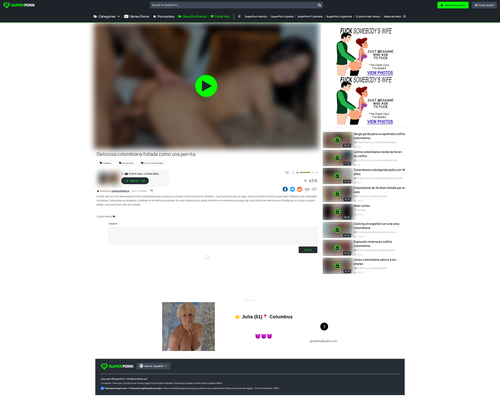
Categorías (107, 16)
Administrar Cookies (205, 383)
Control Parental (263, 388)
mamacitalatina (120, 191)
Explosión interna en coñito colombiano (373, 244)
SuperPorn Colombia (309, 16)
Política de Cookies (183, 383)
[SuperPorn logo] (18, 6)
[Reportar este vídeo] (152, 190)
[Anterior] (239, 16)
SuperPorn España (282, 16)
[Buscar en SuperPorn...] (319, 5)
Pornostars (166, 16)
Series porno (139, 16)
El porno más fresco (368, 16)
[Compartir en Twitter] (292, 189)
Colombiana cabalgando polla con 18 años (379, 172)
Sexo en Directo (195, 16)
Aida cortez (362, 206)
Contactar (106, 383)
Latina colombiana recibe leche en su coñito (378, 154)
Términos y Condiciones (124, 383)
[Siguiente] (404, 16)
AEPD (276, 388)
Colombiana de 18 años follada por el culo (379, 190)
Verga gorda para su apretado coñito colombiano (379, 136)
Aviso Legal (144, 383)
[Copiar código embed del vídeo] (314, 189)
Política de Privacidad (162, 383)
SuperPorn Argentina (339, 16)
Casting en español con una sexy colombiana (376, 226)
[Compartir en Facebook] (285, 189)
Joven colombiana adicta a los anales (375, 262)
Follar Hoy (222, 16)
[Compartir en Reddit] (300, 189)
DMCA (219, 383)
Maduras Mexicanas (396, 16)
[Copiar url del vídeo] (307, 189)
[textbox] (233, 5)
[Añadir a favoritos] (287, 172)
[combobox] (236, 5)
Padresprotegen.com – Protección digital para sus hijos (133, 388)
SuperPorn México (256, 16)
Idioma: (153, 366)
